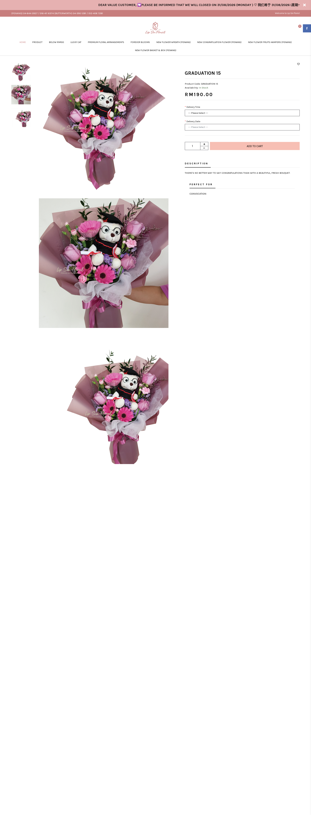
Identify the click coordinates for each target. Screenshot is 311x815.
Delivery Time (193, 107)
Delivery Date (193, 121)
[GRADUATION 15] (103, 126)
